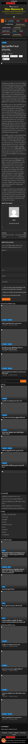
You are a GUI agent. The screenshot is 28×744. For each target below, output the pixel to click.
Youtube (10, 733)
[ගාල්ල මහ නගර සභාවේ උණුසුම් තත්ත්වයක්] (14, 411)
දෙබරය (18, 20)
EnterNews (14, 742)
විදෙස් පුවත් (4, 42)
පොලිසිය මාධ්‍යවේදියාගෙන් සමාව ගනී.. (12, 401)
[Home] (2, 21)
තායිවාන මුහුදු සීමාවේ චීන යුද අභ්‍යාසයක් (11, 323)
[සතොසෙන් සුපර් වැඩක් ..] (14, 582)
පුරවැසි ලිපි (4, 519)
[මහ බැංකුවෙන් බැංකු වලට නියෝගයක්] (14, 599)
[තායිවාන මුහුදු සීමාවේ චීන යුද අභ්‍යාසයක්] (14, 313)
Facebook (4, 733)
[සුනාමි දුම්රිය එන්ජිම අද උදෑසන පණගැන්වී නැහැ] (14, 460)
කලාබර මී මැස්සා (17, 27)
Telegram (16, 733)
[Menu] (5, 21)
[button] (5, 21)
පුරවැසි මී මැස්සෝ (6, 31)
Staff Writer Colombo (13, 325)
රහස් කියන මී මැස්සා (6, 27)
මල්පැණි (21, 31)
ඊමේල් (4, 276)
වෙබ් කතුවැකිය (5, 534)
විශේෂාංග (4, 532)
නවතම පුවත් (11, 20)
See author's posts (14, 223)
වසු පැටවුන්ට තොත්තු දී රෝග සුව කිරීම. (20, 234)
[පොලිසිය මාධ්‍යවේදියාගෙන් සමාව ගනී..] (14, 394)
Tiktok (14, 734)
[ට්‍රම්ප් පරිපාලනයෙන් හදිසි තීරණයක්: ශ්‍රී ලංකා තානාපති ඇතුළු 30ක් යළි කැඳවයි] (14, 337)
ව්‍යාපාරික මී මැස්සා (6, 34)
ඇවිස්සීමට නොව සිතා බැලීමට (9, 514)
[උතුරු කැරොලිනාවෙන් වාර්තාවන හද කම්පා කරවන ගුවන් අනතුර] (14, 361)
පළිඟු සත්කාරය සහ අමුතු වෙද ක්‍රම (8, 234)
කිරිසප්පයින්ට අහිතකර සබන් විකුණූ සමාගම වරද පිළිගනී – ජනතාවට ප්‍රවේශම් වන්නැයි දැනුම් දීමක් (13, 554)
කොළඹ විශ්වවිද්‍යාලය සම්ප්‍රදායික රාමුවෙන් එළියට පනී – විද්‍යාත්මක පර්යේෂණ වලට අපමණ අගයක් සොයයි (13, 571)
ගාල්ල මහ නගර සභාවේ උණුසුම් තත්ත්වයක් (13, 417)
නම (3, 270)
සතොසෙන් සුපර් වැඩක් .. (8, 589)
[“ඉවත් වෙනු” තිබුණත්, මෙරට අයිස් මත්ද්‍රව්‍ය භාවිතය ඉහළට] (14, 427)
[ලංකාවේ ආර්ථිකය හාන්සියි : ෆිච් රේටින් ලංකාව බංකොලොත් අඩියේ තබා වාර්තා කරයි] (14, 615)
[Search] (23, 21)
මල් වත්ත (14, 31)
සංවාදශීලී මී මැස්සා (9, 24)
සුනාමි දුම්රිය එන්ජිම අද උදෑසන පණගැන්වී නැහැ (13, 508)
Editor (4, 53)
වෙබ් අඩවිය (5, 282)
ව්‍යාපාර (3, 527)
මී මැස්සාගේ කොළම (20, 24)
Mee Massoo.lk (14, 9)
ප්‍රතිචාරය (4, 250)
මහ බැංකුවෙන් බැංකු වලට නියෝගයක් (12, 605)
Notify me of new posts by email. (11, 295)
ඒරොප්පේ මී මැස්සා (17, 34)
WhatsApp (22, 733)
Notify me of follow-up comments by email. (14, 292)
